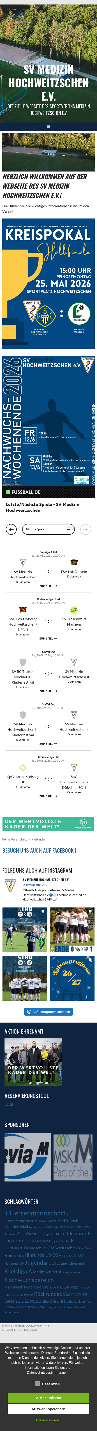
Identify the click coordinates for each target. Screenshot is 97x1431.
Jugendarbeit (41, 1262)
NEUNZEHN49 (17, 22)
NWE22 (72, 1287)
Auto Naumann (37, 1227)
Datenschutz (16, 42)
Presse (28, 1295)
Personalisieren (47, 1420)
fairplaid (65, 1241)
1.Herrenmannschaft (35, 1213)
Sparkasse (71, 1301)
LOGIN (9, 1104)
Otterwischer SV (14, 1294)
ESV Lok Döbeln (35, 1241)
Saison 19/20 (73, 1294)
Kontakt (13, 29)
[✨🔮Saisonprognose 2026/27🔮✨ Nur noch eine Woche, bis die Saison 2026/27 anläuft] (72, 978)
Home (11, 9)
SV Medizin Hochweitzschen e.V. (48, 82)
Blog (10, 16)
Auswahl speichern (48, 1409)
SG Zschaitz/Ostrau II (46, 1301)
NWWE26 (84, 1287)
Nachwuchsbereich (29, 1279)
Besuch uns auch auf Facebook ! (39, 850)
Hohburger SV (14, 1263)
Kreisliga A (18, 1271)
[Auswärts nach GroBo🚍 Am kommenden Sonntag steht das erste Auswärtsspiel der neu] (24, 929)
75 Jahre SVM (43, 1221)
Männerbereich (72, 1272)
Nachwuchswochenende (26, 1287)
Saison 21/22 (17, 1301)
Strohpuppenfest (17, 1307)
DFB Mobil (57, 1234)
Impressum (15, 36)
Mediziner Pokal (47, 1272)
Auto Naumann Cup (60, 1227)
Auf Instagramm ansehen (51, 1012)
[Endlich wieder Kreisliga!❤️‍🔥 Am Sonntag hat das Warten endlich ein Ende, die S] (24, 978)
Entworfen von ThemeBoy (19, 1329)
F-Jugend (54, 1241)
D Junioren (76, 1233)
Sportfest (85, 1301)
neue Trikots (58, 1287)
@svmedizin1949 (35, 885)
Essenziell (51, 1384)
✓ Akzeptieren (48, 1398)
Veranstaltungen (63, 1307)
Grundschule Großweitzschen (50, 1248)
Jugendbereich (72, 1263)
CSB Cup (43, 1234)
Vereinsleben (12, 1312)
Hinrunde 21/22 (71, 1255)
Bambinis (81, 1226)
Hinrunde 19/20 (41, 1255)
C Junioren (26, 1233)
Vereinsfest (81, 1307)
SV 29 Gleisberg (42, 1307)
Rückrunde (46, 1294)
